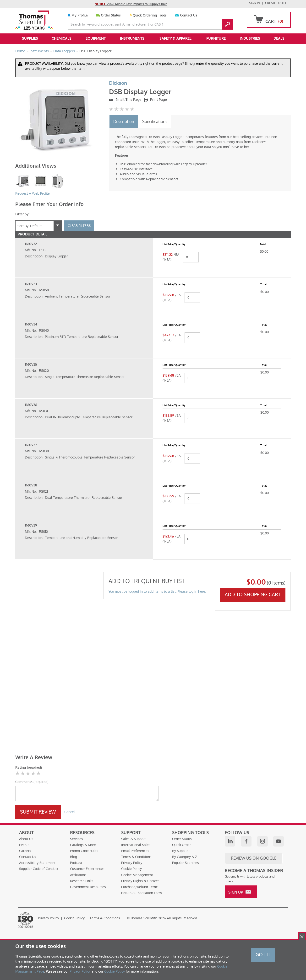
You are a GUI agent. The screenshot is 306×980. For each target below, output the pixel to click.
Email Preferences (135, 850)
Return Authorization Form (141, 892)
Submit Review (38, 812)
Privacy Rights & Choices (140, 881)
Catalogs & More (83, 844)
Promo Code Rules (84, 850)
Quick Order (181, 844)
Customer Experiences (87, 868)
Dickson (118, 83)
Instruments (132, 38)
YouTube (278, 841)
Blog (73, 856)
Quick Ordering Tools (150, 15)
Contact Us (188, 15)
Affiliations (78, 875)
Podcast (76, 862)
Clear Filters (79, 225)
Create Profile (276, 3)
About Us (26, 838)
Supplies (30, 38)
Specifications (154, 121)
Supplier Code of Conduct (38, 868)
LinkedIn (230, 841)
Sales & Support (133, 838)
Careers (25, 850)
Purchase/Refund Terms (139, 886)
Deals (278, 38)
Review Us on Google (253, 858)
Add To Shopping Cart (253, 594)
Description (123, 121)
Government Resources (88, 886)
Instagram (262, 841)
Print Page (158, 99)
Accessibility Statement (37, 862)
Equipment (96, 38)
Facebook (246, 841)
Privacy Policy (131, 862)
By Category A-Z (184, 856)
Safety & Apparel (175, 38)
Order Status (111, 15)
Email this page (128, 99)
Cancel (69, 812)
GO (227, 24)
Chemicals (61, 38)
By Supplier (181, 850)
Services (76, 838)
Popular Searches (185, 862)
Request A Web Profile (32, 193)
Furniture (216, 38)
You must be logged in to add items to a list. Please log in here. (157, 591)
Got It (263, 954)
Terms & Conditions (136, 856)
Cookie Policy (131, 868)
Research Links (81, 881)
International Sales (135, 844)
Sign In (254, 3)
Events (24, 844)
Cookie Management (137, 875)
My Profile (79, 15)
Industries (250, 38)
